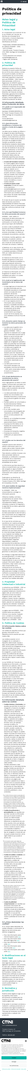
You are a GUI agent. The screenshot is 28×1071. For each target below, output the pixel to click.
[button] (26, 1041)
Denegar (14, 1061)
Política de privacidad (15, 1068)
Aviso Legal (23, 1068)
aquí (19, 937)
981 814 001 (11, 1035)
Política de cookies (6, 1068)
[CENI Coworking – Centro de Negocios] (2, 1)
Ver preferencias (14, 1065)
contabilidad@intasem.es (11, 1025)
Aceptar (14, 1057)
